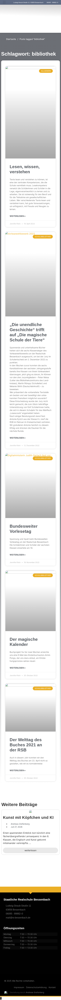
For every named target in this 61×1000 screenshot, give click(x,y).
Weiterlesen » (18, 216)
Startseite (11, 39)
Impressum (19, 987)
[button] (4, 2)
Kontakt (52, 987)
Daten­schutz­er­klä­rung (36, 987)
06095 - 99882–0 (14, 913)
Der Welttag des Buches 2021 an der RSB (26, 744)
